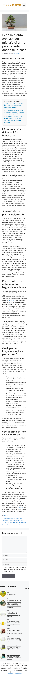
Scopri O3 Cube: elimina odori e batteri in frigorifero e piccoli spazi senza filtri (14, 639)
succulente (11, 300)
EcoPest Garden (11, 594)
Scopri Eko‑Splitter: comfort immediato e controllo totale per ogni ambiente (13, 614)
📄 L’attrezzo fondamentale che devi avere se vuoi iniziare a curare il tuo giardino (13, 105)
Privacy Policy (17, 673)
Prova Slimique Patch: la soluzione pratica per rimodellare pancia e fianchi (14, 632)
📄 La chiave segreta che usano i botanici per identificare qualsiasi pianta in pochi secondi (14, 112)
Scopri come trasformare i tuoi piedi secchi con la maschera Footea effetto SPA (14, 648)
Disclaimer (10, 673)
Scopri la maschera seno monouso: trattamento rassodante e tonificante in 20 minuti (14, 657)
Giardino (6, 516)
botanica (20, 507)
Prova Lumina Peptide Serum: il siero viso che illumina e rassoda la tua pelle (13, 623)
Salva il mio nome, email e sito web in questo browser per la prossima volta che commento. (15, 569)
